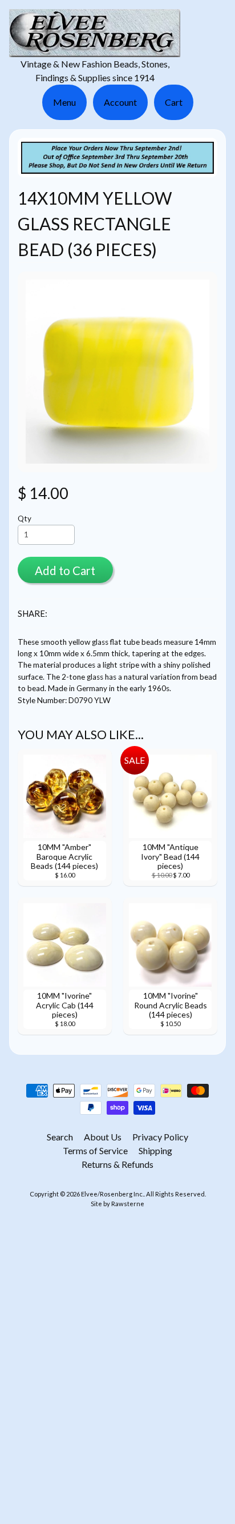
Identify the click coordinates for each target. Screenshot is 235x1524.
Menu (64, 102)
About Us (102, 1136)
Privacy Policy (160, 1136)
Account (120, 102)
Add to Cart (65, 570)
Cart (174, 102)
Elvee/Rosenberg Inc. (112, 1194)
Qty (24, 518)
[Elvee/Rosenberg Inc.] (94, 50)
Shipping (155, 1150)
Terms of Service (95, 1150)
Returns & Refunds (117, 1164)
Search (60, 1136)
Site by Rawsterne (117, 1203)
